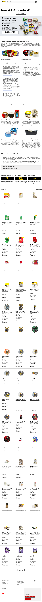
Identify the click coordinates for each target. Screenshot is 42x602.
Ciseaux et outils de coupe (5, 583)
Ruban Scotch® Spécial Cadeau (10, 79)
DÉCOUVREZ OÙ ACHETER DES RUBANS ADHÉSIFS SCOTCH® (10, 32)
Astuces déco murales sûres (20, 582)
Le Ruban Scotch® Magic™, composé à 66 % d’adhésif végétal (13, 157)
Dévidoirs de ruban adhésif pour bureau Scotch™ (30, 138)
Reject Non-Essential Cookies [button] (30, 596)
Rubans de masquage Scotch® (27, 119)
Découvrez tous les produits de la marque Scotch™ (7, 182)
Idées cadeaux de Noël (20, 581)
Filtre (39, 189)
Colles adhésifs (3, 582)
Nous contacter (34, 580)
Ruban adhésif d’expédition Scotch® (12, 163)
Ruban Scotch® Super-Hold (7, 93)
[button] (35, 599)
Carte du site (33, 581)
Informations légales (8, 592)
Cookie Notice (27, 594)
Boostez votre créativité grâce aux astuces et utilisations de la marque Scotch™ (34, 182)
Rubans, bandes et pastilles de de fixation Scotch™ (10, 138)
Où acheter (33, 579)
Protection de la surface (4, 587)
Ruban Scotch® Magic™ (6, 66)
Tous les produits (4, 588)
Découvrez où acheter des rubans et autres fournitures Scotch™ (21, 182)
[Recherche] (36, 2)
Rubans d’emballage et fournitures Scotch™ (9, 119)
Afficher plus (21, 570)
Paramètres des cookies (23, 592)
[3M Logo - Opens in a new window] (4, 2)
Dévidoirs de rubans (4, 579)
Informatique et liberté (15, 592)
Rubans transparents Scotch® (6, 59)
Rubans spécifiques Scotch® (27, 59)
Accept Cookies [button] (28, 598)
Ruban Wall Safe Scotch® (7, 83)
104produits (21, 13)
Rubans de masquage (4, 584)
